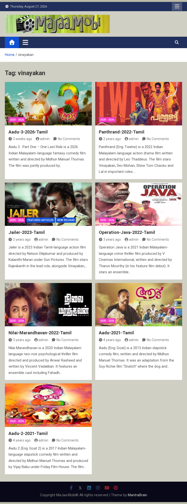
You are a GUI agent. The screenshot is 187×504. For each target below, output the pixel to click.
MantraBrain (137, 495)
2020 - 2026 (17, 119)
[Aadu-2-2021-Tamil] (48, 405)
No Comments (69, 139)
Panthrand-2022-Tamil (121, 131)
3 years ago (112, 239)
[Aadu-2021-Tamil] (138, 305)
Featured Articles (41, 220)
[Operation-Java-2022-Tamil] (138, 204)
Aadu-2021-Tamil (116, 332)
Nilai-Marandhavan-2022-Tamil (40, 332)
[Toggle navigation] (25, 42)
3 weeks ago (22, 139)
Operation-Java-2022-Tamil (127, 232)
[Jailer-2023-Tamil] (48, 204)
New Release (66, 220)
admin (45, 139)
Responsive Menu (177, 6)
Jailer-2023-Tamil (27, 232)
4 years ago (112, 340)
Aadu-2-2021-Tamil (28, 433)
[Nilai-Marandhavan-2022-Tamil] (48, 305)
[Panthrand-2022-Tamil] (138, 103)
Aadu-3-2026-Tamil (28, 131)
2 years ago (112, 139)
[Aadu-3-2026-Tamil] (48, 103)
